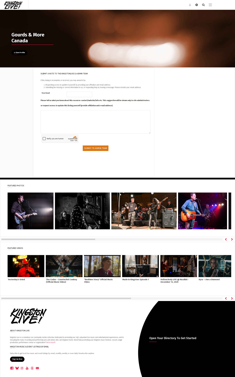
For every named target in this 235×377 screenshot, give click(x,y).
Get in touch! (50, 342)
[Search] (202, 4)
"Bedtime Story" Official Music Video (98, 280)
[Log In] (188, 4)
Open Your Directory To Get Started (172, 338)
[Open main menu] (208, 5)
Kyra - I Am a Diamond (209, 279)
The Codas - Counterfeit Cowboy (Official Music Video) (61, 280)
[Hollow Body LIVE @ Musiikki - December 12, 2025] (178, 266)
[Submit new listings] (195, 4)
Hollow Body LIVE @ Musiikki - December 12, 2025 (175, 280)
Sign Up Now (17, 359)
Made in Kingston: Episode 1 (135, 279)
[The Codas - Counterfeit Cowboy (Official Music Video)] (64, 266)
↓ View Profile (19, 53)
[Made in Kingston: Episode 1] (140, 266)
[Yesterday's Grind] (26, 266)
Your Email (46, 93)
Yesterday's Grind (16, 279)
